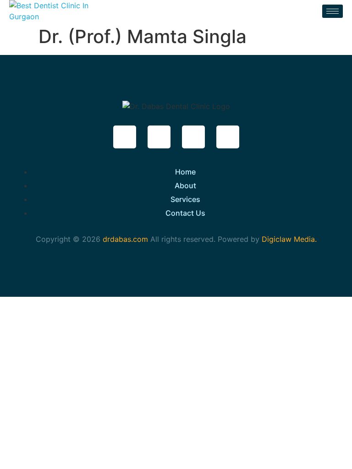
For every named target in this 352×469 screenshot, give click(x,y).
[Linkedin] (227, 136)
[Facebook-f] (124, 136)
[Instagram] (193, 136)
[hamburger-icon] (332, 11)
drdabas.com (124, 239)
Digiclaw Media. (289, 239)
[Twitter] (159, 136)
